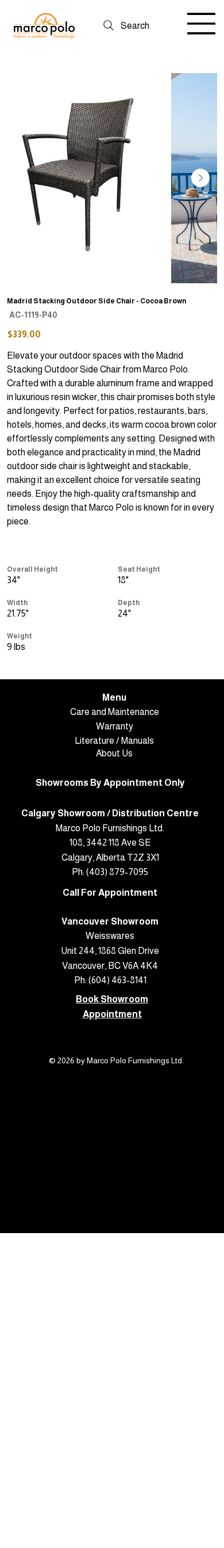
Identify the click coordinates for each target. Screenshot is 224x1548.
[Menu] (201, 23)
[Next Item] (200, 178)
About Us (114, 753)
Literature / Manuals (114, 741)
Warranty (114, 726)
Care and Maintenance (114, 712)
